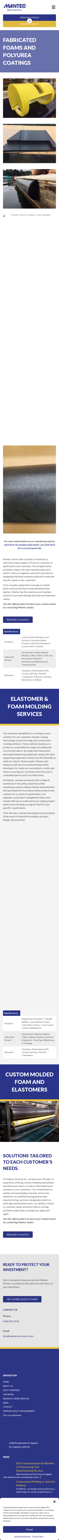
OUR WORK (8, 1394)
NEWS (5, 1403)
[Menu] (53, 7)
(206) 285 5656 (11, 1321)
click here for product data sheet (21, 544)
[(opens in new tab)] (7, 1429)
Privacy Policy (37, 1536)
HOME (6, 1382)
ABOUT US (8, 1386)
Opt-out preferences (22, 1536)
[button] (54, 1501)
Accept (29, 1529)
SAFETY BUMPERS (11, 1390)
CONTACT (8, 1407)
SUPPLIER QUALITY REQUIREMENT (19, 1411)
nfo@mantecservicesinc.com (18, 1336)
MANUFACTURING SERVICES (16, 1398)
